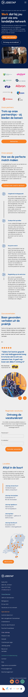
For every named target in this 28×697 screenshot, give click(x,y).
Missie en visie (5, 636)
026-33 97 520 (5, 587)
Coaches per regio (7, 642)
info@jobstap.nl (6, 590)
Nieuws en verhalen (4, 650)
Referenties (14, 141)
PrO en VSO (4, 604)
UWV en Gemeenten (7, 597)
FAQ (2, 662)
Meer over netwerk (9, 37)
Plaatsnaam (5, 433)
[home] (8, 2)
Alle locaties (8, 562)
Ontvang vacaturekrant (11, 42)
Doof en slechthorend (8, 625)
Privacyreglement (6, 669)
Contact (3, 659)
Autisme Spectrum (7, 615)
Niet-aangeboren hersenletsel (10, 618)
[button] (25, 2)
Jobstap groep (5, 645)
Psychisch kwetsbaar (7, 628)
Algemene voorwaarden (8, 665)
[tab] (14, 488)
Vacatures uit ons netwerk (9, 607)
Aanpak (3, 639)
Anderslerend (5, 621)
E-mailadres (5, 440)
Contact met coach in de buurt (14, 185)
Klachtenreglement (7, 672)
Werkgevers (5, 601)
